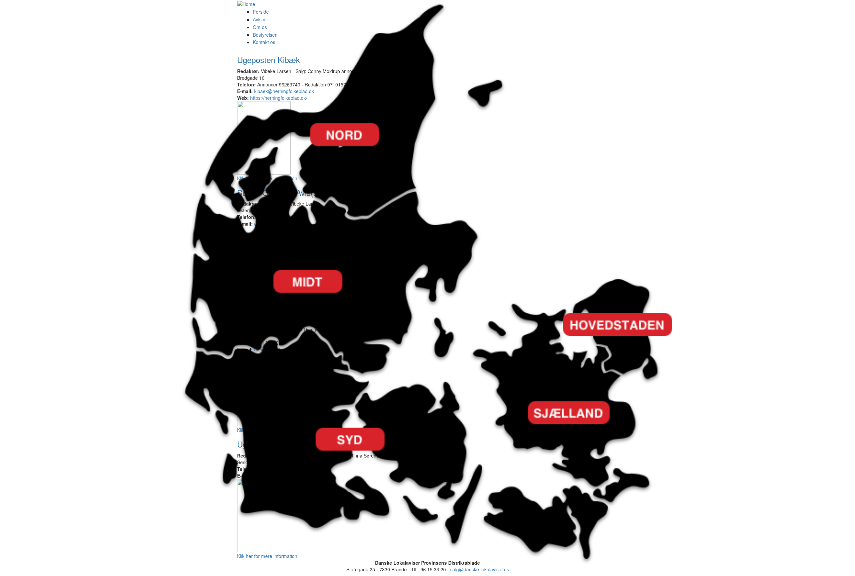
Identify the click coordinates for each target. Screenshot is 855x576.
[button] (334, 276)
